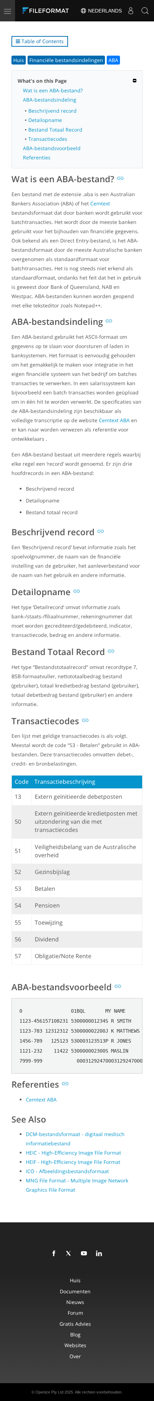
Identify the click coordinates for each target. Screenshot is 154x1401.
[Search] (145, 10)
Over (75, 1356)
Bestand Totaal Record (55, 129)
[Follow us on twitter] (70, 1253)
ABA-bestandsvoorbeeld (52, 148)
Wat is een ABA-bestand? (53, 90)
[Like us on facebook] (55, 1253)
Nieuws (75, 1302)
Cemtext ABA (114, 420)
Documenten (75, 1291)
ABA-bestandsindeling (49, 99)
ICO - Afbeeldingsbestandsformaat (67, 1171)
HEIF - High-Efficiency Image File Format (73, 1162)
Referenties (36, 157)
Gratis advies (75, 1323)
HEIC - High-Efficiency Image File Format (73, 1152)
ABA (113, 60)
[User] (131, 10)
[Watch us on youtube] (85, 1253)
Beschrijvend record (52, 110)
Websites (75, 1345)
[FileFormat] (47, 10)
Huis (18, 60)
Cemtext (100, 203)
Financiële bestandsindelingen (66, 60)
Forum (75, 1312)
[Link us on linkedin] (100, 1253)
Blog (75, 1334)
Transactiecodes (47, 139)
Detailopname (45, 120)
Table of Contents (42, 41)
